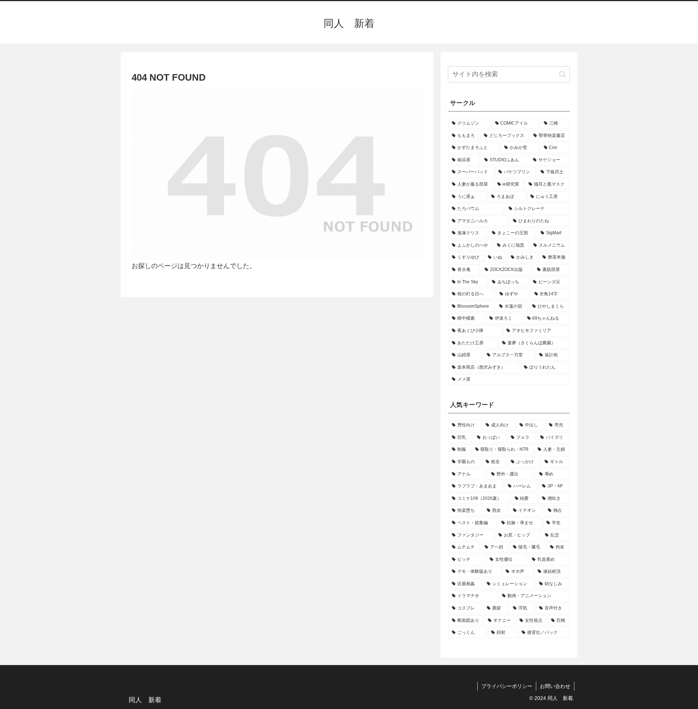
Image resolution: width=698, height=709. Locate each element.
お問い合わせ (555, 686)
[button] (562, 74)
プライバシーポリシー (506, 686)
